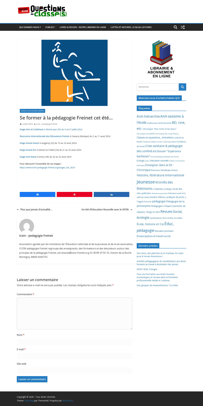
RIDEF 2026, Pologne (147, 269)
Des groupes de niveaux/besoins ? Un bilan (157, 285)
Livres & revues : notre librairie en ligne (83, 27)
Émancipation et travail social (154, 236)
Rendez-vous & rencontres (32, 111)
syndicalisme (156, 218)
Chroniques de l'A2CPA (146, 134)
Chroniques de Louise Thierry (166, 134)
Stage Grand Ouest (30, 143)
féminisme (155, 170)
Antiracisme (164, 122)
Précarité (147, 201)
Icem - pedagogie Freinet (46, 124)
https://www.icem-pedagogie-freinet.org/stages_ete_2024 (47, 167)
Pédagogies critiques (161, 206)
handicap (165, 170)
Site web (21, 363)
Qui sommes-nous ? (30, 27)
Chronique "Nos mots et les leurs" (159, 128)
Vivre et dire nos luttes (172, 218)
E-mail (21, 349)
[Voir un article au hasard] (182, 27)
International (174, 175)
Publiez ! (50, 27)
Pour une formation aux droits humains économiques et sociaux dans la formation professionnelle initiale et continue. (157, 277)
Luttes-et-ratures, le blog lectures (131, 27)
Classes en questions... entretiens (155, 137)
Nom (20, 335)
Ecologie (141, 160)
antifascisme (152, 123)
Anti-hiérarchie (148, 116)
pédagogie (159, 201)
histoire (174, 170)
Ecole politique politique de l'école (165, 156)
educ (147, 161)
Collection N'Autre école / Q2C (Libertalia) (159, 142)
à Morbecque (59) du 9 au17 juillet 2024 (51, 129)
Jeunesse (146, 182)
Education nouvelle (159, 160)
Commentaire (25, 294)
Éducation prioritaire (164, 231)
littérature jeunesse (159, 193)
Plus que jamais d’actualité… (36, 209)
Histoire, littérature (151, 175)
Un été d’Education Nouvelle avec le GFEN (105, 209)
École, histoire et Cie (150, 224)
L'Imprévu (158, 188)
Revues (166, 211)
